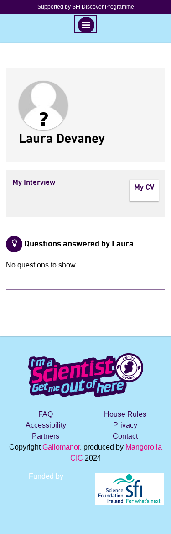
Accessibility (46, 425)
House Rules (125, 414)
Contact (125, 436)
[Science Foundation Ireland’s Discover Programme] (85, 521)
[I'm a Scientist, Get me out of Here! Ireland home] (85, 374)
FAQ (45, 414)
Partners (45, 436)
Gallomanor (61, 447)
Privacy (125, 425)
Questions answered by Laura (79, 244)
